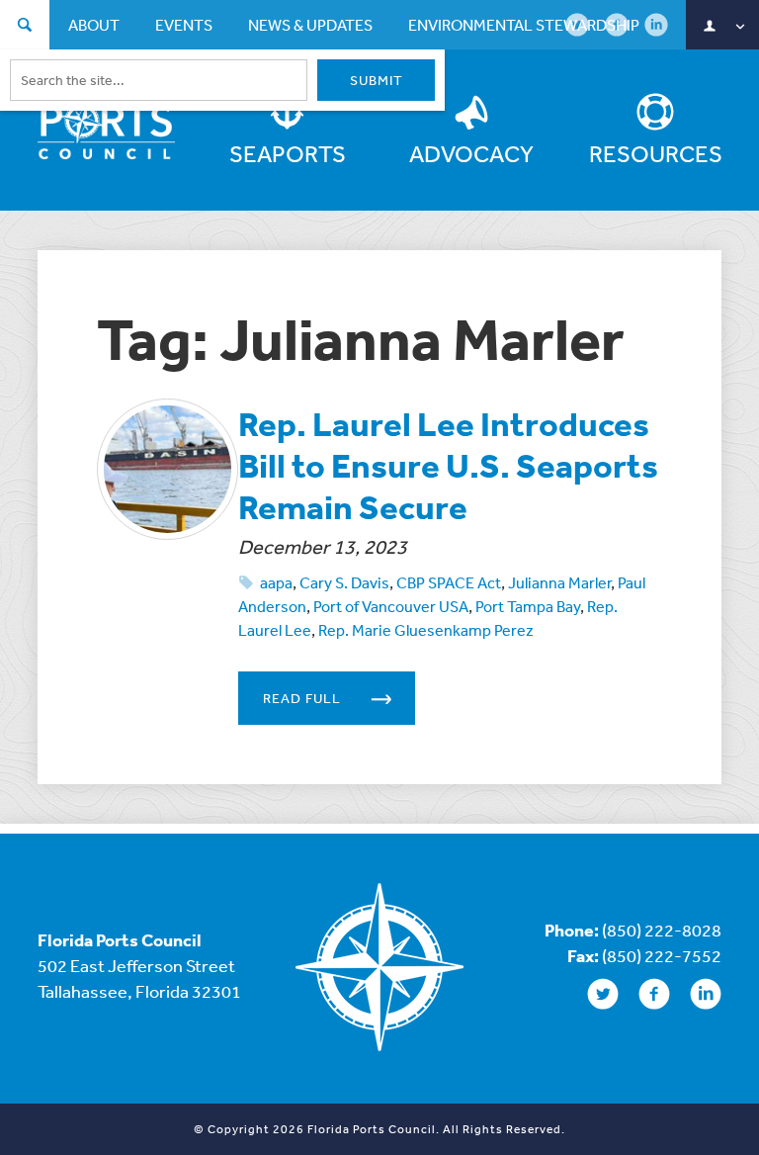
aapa (276, 582)
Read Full (302, 698)
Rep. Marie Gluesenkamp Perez (426, 630)
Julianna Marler (559, 582)
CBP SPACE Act (448, 582)
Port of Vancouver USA (390, 606)
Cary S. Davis (344, 582)
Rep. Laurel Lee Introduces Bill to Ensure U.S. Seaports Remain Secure (448, 465)
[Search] (24, 27)
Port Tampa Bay (527, 606)
